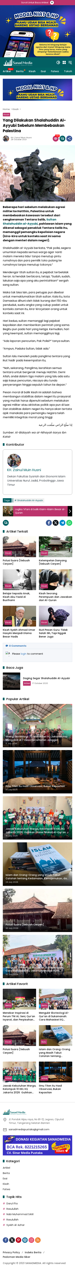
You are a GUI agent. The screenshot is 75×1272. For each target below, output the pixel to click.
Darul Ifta (12, 1203)
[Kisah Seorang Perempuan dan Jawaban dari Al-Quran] (55, 579)
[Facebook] (49, 523)
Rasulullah (12, 1209)
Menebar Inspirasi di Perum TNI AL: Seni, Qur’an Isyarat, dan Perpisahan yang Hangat (19, 1016)
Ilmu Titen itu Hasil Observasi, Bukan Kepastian (50, 1089)
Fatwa (6, 1189)
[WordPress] (25, 1240)
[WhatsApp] (69, 523)
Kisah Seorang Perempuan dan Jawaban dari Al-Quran (55, 597)
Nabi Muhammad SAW (20, 1214)
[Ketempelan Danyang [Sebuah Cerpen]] (55, 546)
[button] (58, 62)
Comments (17, 646)
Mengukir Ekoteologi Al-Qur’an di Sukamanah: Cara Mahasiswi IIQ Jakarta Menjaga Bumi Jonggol (54, 1016)
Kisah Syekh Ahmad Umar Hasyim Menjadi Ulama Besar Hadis (19, 633)
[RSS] (38, 1240)
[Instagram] (31, 1240)
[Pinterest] (18, 1240)
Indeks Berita (33, 1252)
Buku (44, 1041)
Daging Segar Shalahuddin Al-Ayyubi (46, 678)
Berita (8, 1005)
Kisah (6, 114)
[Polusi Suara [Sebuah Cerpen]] (19, 546)
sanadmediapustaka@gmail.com (29, 1129)
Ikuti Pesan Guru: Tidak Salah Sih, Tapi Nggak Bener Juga (53, 633)
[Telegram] (62, 523)
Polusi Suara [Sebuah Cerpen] (16, 562)
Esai (5, 1178)
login (24, 654)
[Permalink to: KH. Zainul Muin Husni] (7, 138)
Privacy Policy (11, 1252)
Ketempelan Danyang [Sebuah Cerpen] (53, 562)
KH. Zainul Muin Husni (21, 138)
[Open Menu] (64, 62)
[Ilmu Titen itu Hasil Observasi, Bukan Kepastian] (55, 1072)
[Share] (69, 139)
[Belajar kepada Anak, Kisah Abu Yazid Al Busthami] (19, 579)
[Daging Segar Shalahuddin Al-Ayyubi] (11, 681)
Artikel (27, 683)
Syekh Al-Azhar (15, 1225)
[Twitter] (56, 523)
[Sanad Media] (18, 62)
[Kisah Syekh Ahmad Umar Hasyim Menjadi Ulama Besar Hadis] (19, 616)
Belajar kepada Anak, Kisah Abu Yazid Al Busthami (16, 597)
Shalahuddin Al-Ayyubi (30, 500)
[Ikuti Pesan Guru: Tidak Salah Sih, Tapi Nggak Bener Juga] (55, 616)
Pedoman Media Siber (16, 1257)
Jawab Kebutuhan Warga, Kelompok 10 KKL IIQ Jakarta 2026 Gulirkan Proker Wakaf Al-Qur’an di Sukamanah (19, 1089)
